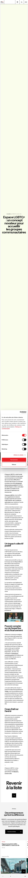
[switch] (24, 440)
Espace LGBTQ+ (10, 495)
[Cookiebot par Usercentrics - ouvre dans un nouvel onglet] (20, 412)
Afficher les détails (18, 455)
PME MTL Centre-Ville (16, 213)
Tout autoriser (14, 459)
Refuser (14, 464)
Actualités (9, 213)
